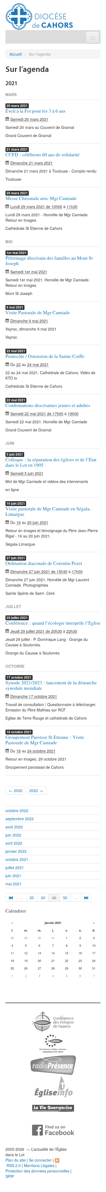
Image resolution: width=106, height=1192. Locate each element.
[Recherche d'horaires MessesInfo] (53, 1086)
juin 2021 (13, 875)
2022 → (36, 790)
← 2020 (16, 790)
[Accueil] (39, 14)
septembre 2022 (19, 818)
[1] (10, 898)
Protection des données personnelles (37, 1171)
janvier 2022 (16, 851)
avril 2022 (13, 843)
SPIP (9, 1176)
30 (43, 897)
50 (65, 897)
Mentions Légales (39, 1165)
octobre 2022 (16, 810)
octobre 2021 (16, 859)
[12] (86, 898)
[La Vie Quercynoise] (53, 1108)
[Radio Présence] (53, 1064)
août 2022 (14, 826)
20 (32, 897)
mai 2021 (13, 883)
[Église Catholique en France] (53, 1021)
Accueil (16, 54)
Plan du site (15, 1160)
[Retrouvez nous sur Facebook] (53, 1129)
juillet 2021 (14, 867)
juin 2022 (13, 835)
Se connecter (40, 1160)
